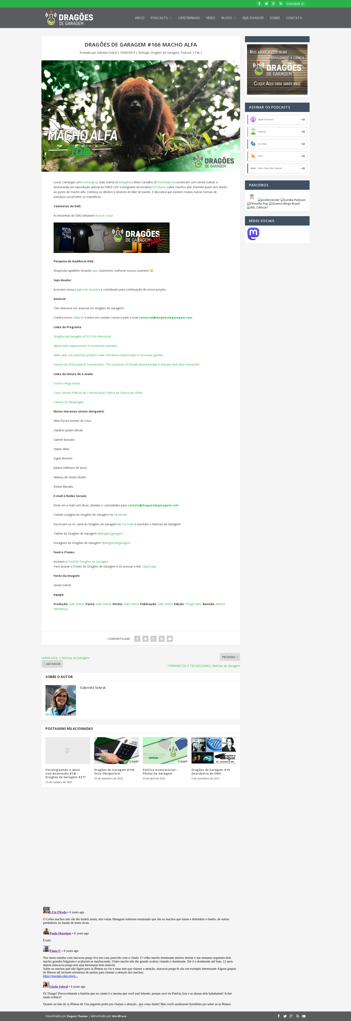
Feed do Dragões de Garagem (88, 561)
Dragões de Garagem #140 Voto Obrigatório (114, 771)
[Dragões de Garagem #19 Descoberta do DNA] (214, 750)
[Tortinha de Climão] (252, 200)
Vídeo (210, 18)
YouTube (128, 524)
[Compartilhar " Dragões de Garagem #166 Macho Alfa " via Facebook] (137, 639)
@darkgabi (123, 182)
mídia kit (78, 317)
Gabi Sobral (76, 604)
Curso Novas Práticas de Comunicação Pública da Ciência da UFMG (98, 393)
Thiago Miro (193, 604)
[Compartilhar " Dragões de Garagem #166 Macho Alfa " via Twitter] (145, 639)
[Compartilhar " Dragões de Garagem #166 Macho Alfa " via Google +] (154, 639)
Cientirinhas (189, 18)
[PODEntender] (269, 200)
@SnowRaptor (164, 182)
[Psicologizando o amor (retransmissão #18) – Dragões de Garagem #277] (68, 750)
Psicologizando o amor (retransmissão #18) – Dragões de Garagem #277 (66, 773)
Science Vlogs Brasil (67, 383)
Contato (294, 18)
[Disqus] (140, 850)
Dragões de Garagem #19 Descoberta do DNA (211, 771)
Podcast (186, 52)
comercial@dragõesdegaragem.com (165, 317)
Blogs (226, 18)
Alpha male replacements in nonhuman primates (85, 346)
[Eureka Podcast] (293, 200)
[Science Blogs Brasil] (284, 203)
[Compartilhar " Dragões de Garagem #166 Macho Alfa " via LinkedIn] (162, 639)
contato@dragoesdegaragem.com (153, 505)
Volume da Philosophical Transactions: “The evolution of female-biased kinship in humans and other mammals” (127, 364)
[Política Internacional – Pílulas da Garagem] (165, 750)
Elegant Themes (77, 1016)
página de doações (87, 289)
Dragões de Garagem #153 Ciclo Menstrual (82, 336)
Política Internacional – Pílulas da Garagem (160, 771)
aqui (95, 270)
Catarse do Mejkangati (68, 402)
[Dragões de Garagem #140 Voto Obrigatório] (116, 750)
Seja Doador (253, 18)
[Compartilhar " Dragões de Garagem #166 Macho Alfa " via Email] (170, 639)
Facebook (120, 514)
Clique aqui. (149, 566)
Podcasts (159, 18)
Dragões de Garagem (165, 52)
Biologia (143, 52)
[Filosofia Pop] (257, 203)
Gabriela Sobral (107, 52)
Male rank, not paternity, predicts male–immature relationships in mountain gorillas (108, 355)
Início (140, 18)
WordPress (119, 1016)
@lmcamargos (86, 182)
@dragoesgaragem (110, 533)
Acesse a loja (104, 215)
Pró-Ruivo (158, 187)
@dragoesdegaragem (116, 543)
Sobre (275, 18)
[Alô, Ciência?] (257, 207)
